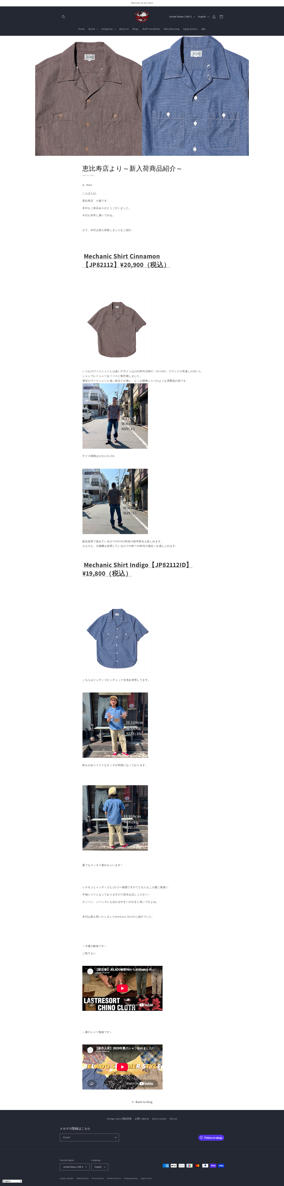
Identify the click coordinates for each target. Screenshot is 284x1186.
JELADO (70, 1178)
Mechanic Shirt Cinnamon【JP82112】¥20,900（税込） (126, 260)
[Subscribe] (115, 1137)
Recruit (173, 1118)
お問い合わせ (142, 1118)
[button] (63, 16)
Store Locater (159, 1118)
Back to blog (144, 1102)
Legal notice (146, 1178)
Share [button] (89, 184)
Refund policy (82, 1178)
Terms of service (114, 1178)
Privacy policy (98, 1178)
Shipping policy (131, 1178)
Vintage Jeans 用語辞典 (119, 1118)
